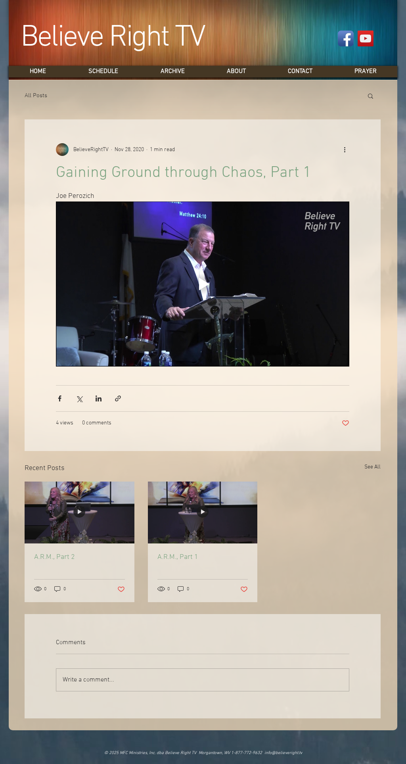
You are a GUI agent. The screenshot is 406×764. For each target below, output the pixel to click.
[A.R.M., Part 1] (203, 512)
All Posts (36, 95)
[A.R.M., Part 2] (79, 512)
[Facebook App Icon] (346, 38)
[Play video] (202, 284)
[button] (370, 95)
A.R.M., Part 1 (177, 557)
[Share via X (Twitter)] (79, 398)
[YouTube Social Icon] (365, 38)
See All (372, 467)
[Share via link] (118, 398)
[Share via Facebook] (59, 398)
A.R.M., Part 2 (54, 557)
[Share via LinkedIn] (98, 398)
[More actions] (344, 149)
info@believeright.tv (283, 753)
